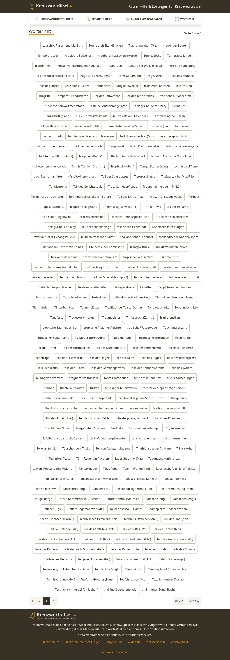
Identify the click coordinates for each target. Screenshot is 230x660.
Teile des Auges (150, 358)
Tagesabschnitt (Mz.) (129, 459)
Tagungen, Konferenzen (164, 459)
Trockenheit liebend (64, 257)
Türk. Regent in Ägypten (92, 459)
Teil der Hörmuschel (76, 348)
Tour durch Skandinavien (106, 45)
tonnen (49, 388)
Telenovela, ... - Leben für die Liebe (66, 569)
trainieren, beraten (157, 86)
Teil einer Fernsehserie (146, 348)
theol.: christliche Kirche (61, 408)
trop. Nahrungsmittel (48, 176)
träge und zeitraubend (95, 76)
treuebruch (114, 66)
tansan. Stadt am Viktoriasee (98, 479)
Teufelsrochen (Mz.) (133, 579)
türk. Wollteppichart (82, 176)
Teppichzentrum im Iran (174, 287)
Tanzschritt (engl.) (75, 489)
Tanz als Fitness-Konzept (140, 479)
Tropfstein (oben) (122, 166)
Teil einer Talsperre (180, 348)
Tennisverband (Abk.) (61, 579)
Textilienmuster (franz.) (168, 579)
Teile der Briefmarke (69, 358)
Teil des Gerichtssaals (87, 187)
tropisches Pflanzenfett (175, 96)
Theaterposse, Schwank (132, 418)
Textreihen (99, 297)
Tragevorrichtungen (82, 317)
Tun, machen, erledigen (144, 428)
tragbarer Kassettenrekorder (118, 56)
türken (94, 388)
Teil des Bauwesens (107, 96)
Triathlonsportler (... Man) (153, 448)
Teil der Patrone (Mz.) (63, 529)
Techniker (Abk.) (60, 459)
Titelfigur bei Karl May (61, 227)
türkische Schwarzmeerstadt (64, 106)
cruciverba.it (179, 642)
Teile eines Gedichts (58, 559)
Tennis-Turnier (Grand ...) (88, 166)
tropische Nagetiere (83, 207)
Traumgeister (111, 317)
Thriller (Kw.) (152, 207)
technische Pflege (186, 166)
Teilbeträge (41, 358)
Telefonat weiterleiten (92, 287)
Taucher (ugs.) (52, 509)
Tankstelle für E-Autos (59, 479)
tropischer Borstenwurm (100, 257)
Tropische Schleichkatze (172, 217)
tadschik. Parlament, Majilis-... (63, 45)
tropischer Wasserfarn (138, 257)
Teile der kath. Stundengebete (83, 549)
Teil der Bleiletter (42, 277)
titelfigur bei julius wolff (169, 408)
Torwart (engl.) (47, 448)
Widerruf (134, 642)
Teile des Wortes (181, 368)
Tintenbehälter (64, 307)
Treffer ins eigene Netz (58, 398)
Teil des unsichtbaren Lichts (55, 76)
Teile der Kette (124, 358)
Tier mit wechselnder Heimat (175, 297)
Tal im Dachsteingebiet (145, 146)
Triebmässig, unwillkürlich (120, 207)
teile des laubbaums (148, 378)
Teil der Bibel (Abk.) (177, 519)
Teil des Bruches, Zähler (95, 418)
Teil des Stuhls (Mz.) (96, 539)
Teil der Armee (47, 348)
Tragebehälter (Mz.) (92, 156)
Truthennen (43, 66)
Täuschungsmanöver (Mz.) (86, 509)
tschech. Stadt (52, 136)
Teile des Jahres (48, 86)
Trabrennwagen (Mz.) (143, 45)
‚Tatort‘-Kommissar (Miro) (122, 499)
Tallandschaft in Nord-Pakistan (176, 469)
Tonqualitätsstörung (154, 166)
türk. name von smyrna (182, 146)
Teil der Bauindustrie (53, 126)
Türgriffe (45, 96)
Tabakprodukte (123, 287)
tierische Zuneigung (182, 66)
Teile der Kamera (46, 549)
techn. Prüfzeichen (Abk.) (141, 519)
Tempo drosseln (48, 56)
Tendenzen (102, 86)
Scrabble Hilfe (102, 19)
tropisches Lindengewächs (50, 146)
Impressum (114, 642)
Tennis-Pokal (133, 569)
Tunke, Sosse (152, 56)
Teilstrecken (184, 86)
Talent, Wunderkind (136, 469)
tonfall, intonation (116, 378)
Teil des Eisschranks (73, 277)
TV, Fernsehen (175, 428)
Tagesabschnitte (53, 207)
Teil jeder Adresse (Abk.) (94, 559)
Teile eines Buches (77, 86)
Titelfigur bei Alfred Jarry (149, 106)
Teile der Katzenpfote (124, 549)
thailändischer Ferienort (136, 237)
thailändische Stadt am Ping (131, 297)
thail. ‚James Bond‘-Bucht (158, 589)
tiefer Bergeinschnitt (173, 136)
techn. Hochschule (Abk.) (57, 519)
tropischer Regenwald (57, 217)
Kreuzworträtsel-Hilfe (57, 19)
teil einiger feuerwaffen (121, 388)
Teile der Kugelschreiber (55, 287)
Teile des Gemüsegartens (107, 368)
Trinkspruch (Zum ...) (140, 317)
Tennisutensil (58, 187)
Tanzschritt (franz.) (58, 116)
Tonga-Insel (116, 146)
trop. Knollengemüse (172, 398)
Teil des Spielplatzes (114, 176)
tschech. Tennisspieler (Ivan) (131, 217)
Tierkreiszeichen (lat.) (91, 217)
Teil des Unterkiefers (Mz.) (133, 539)
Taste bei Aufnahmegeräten (108, 106)
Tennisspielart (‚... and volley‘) (167, 569)
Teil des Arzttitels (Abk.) (99, 529)
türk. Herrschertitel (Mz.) (137, 136)
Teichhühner (183, 338)
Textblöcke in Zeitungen (168, 227)
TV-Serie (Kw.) (160, 126)
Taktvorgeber (88, 469)
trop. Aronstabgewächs (166, 197)
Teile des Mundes (182, 76)
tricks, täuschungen (180, 378)
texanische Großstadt (131, 227)
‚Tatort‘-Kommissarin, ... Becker (79, 499)
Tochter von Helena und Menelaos (91, 136)
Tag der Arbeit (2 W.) (59, 418)
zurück (179, 600)
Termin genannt (46, 297)
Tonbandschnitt (158, 307)
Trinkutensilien (170, 317)
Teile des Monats (183, 549)
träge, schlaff (155, 76)
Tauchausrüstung (175, 328)
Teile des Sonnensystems (147, 368)
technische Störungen (154, 338)
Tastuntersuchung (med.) (177, 489)
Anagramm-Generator (146, 19)
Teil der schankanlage (96, 227)
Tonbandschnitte (186, 307)
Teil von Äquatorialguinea (113, 448)
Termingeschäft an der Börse (103, 408)
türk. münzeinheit (175, 438)
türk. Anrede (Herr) (145, 438)
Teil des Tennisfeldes (140, 96)
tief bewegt (183, 126)
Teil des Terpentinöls (88, 146)
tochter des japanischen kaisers (164, 388)
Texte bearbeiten (74, 297)
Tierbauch (179, 106)
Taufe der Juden (122, 338)
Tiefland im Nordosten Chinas (63, 247)
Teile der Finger (98, 358)
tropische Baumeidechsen (60, 328)
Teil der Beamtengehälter (179, 267)
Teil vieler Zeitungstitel (184, 277)
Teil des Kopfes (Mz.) (167, 529)
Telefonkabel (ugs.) (172, 559)
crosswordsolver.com (115, 652)
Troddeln (117, 428)
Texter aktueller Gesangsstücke (53, 237)
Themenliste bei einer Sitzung (125, 126)
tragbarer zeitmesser (83, 378)
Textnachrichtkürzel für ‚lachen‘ (76, 589)
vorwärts (194, 600)
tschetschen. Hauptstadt (49, 166)
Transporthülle (140, 247)
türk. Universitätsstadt (91, 116)
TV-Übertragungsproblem (102, 267)
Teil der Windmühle (86, 126)
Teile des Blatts (48, 368)
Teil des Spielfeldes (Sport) (110, 277)
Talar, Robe (110, 469)
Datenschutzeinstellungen (83, 642)
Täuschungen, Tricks (76, 448)
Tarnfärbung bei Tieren (169, 116)
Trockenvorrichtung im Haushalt (78, 66)
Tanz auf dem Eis (174, 479)
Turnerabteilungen (180, 56)
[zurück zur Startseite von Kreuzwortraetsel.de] (52, 6)
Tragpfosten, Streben (90, 428)
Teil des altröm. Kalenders (130, 116)
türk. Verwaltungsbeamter (108, 438)
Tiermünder (41, 307)
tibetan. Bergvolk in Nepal (145, 66)
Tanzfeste (56, 317)
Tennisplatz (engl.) (107, 569)
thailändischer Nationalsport (178, 237)
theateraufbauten (72, 388)
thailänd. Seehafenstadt (120, 589)
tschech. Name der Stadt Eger (171, 156)
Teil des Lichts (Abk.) (130, 197)
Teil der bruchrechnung (47, 197)
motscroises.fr (155, 642)
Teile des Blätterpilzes (181, 358)
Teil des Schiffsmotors (110, 348)
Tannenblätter (90, 307)
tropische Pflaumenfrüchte (102, 328)
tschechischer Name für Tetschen (56, 267)
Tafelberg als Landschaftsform (63, 438)
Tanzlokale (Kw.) (46, 489)
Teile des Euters (74, 368)
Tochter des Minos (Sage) (56, 156)
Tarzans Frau (101, 489)
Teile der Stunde (156, 549)
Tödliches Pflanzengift (170, 418)
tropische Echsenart (79, 56)
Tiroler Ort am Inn (128, 76)
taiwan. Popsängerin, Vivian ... (53, 469)
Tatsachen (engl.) (184, 499)
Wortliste (187, 19)
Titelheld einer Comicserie (106, 247)
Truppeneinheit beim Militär (162, 187)
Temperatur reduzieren (72, 96)
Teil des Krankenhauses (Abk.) (57, 539)
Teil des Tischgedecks (148, 277)
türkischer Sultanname (53, 338)
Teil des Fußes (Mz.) (134, 529)
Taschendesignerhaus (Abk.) (135, 489)
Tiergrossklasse (144, 176)
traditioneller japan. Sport (135, 398)
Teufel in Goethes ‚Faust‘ (97, 579)
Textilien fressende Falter (98, 237)
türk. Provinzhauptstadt (95, 398)
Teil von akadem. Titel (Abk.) (134, 559)
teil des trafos (137, 408)
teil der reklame (177, 207)
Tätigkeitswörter (127, 86)
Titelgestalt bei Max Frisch (178, 176)
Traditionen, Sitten (57, 428)
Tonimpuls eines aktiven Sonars (90, 197)
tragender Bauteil (175, 45)
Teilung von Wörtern (50, 378)
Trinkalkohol (184, 448)
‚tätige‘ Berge (43, 499)
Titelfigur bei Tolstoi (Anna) (123, 307)
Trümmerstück (169, 257)
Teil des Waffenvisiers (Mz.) (175, 539)
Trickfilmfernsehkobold (171, 247)
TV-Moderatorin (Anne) (90, 338)
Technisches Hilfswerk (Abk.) (99, 519)
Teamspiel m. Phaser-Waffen (167, 509)
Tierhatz (193, 197)
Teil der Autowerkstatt (141, 267)
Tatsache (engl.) (156, 499)
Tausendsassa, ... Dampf (126, 509)
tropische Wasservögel (142, 328)
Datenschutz (50, 642)
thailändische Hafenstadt (128, 156)
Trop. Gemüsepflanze (122, 187)
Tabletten (146, 287)
